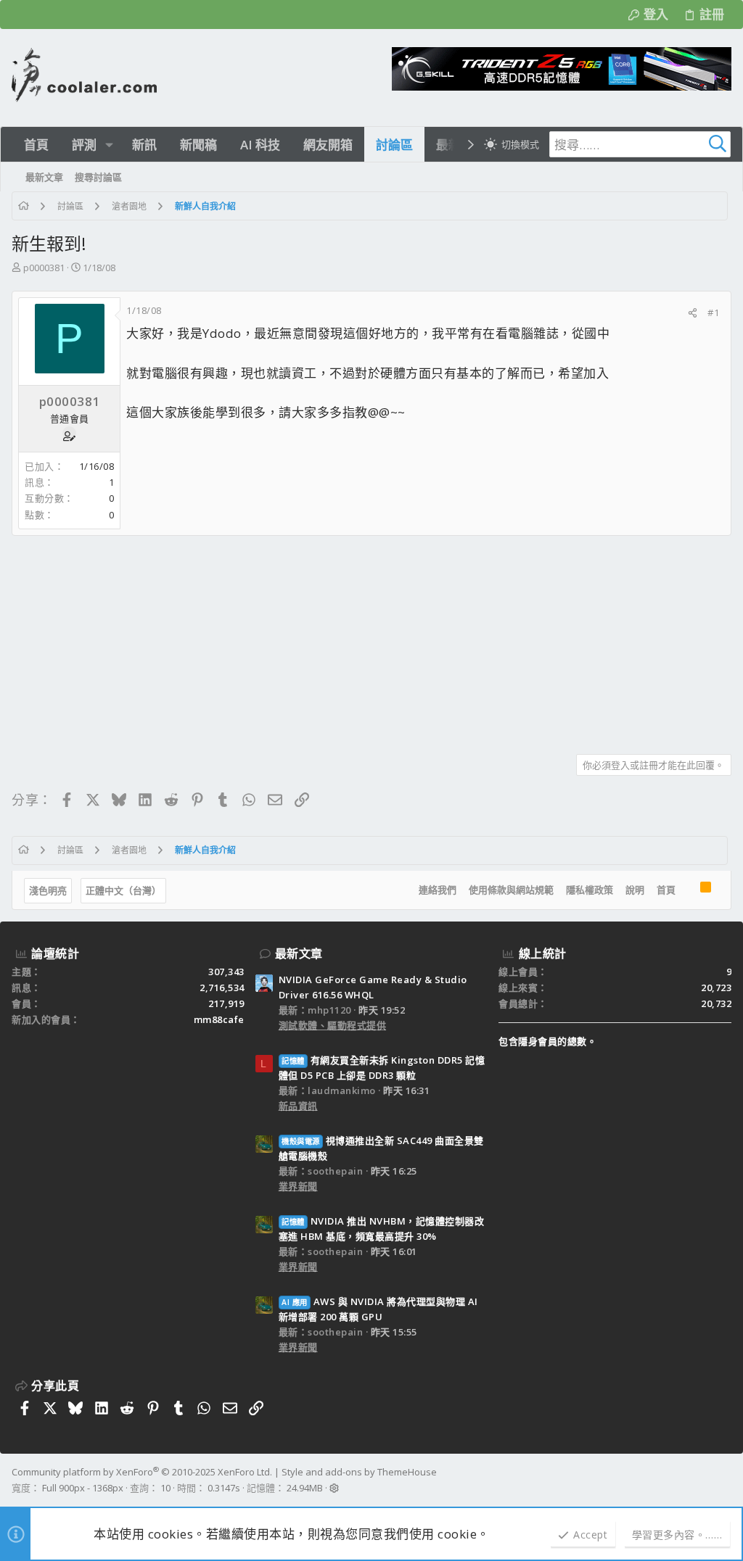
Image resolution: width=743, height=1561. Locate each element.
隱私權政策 (589, 889)
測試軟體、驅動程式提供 (333, 1025)
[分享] (692, 313)
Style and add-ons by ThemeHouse (359, 1471)
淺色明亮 (48, 890)
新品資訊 (298, 1105)
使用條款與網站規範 (511, 889)
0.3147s (224, 1487)
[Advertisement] (371, 639)
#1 (713, 312)
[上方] (688, 890)
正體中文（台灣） (123, 890)
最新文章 (299, 953)
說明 (634, 889)
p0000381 (44, 267)
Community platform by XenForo (142, 1471)
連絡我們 (437, 889)
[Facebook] (724, 1480)
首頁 (666, 889)
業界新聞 (298, 1186)
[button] (109, 144)
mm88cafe (219, 1019)
